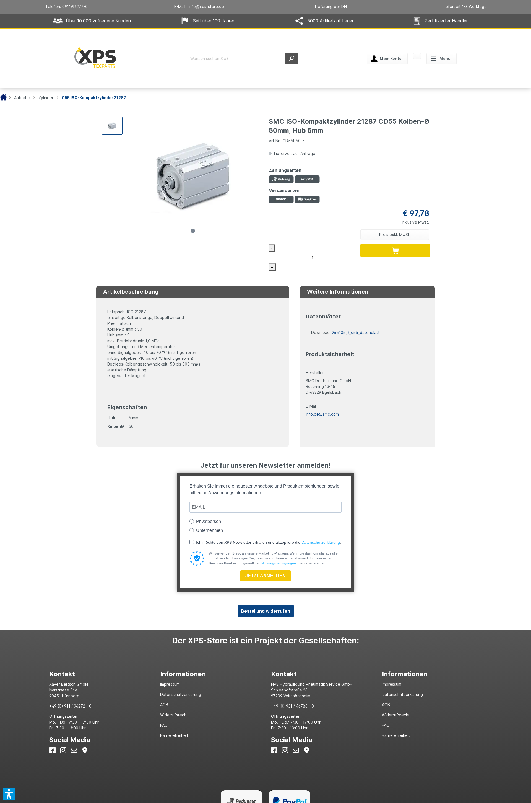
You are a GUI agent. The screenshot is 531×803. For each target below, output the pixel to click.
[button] (9, 794)
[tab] (99, 673)
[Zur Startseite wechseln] (95, 57)
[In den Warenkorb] (395, 250)
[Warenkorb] (417, 56)
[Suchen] (291, 58)
